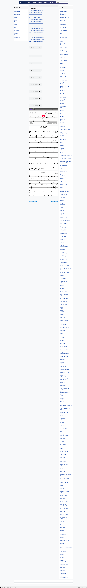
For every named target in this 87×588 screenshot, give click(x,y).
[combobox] (62, 2)
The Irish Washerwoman (64, 577)
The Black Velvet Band (63, 492)
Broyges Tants (62, 126)
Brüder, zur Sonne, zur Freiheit (65, 129)
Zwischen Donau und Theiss (64, 571)
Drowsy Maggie (62, 197)
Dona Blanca (62, 188)
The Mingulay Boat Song (64, 505)
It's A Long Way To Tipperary (64, 272)
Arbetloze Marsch (63, 71)
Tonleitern (16, 10)
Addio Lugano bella (63, 27)
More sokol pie (62, 382)
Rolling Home (62, 442)
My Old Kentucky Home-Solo (65, 392)
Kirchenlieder (16, 30)
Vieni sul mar (62, 536)
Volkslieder (16, 33)
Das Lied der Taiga (63, 172)
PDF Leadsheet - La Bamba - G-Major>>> (35, 21)
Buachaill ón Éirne (63, 132)
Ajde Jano (61, 33)
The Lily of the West (63, 504)
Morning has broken (63, 383)
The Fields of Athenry (63, 497)
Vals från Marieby (63, 528)
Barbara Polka (62, 94)
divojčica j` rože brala (63, 184)
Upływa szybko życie (63, 525)
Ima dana (61, 276)
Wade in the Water (63, 544)
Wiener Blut (62, 555)
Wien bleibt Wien (63, 557)
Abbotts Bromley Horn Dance (65, 26)
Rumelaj (61, 450)
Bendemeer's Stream (63, 103)
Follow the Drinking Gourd (64, 227)
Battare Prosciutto (63, 97)
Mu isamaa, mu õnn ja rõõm (64, 388)
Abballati (61, 21)
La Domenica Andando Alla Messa (65, 318)
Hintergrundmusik (47, 2)
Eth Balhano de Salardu (64, 221)
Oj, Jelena (61, 415)
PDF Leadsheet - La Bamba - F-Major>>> (35, 17)
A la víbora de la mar (63, 18)
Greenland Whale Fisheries (64, 240)
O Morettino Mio (63, 418)
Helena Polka (62, 252)
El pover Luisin (62, 216)
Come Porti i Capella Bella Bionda (65, 161)
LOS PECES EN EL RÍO (63, 346)
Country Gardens (63, 164)
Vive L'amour (62, 537)
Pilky (60, 424)
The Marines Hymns (63, 502)
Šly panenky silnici (63, 469)
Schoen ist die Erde (63, 454)
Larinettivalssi (62, 337)
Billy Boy (61, 107)
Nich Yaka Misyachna (63, 411)
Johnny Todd (62, 288)
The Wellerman (62, 515)
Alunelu (61, 44)
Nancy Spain (62, 401)
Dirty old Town (62, 182)
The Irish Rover (62, 498)
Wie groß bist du (62, 554)
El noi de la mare (62, 208)
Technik (53, 2)
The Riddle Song (62, 511)
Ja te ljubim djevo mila (63, 281)
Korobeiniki (62, 300)
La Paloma (61, 333)
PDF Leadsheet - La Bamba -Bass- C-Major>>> (36, 39)
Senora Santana (62, 460)
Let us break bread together (64, 353)
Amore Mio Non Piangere (64, 54)
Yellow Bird (62, 560)
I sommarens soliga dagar (64, 265)
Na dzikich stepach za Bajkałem (65, 396)
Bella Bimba (62, 100)
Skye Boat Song (62, 463)
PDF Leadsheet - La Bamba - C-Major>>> (35, 12)
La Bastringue (62, 311)
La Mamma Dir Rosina (63, 326)
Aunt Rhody (62, 79)
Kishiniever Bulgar (63, 297)
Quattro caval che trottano (64, 435)
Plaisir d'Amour (62, 425)
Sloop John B (62, 468)
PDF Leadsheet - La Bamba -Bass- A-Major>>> (36, 35)
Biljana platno (62, 110)
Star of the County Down (64, 482)
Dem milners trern (63, 175)
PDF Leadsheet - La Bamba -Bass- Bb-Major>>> (37, 37)
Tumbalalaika (62, 524)
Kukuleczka (62, 305)
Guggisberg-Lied (62, 245)
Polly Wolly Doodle (63, 432)
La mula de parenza (63, 331)
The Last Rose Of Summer (64, 501)
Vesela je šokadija (63, 533)
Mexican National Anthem (64, 372)
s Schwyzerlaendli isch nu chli (65, 452)
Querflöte (16, 23)
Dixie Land (61, 185)
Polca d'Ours (62, 431)
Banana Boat (62, 93)
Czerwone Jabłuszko (63, 165)
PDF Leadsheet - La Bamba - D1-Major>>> (36, 26)
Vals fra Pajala (62, 527)
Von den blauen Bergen (64, 538)
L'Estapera (61, 307)
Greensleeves (62, 242)
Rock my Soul (62, 445)
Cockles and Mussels (63, 159)
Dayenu (61, 174)
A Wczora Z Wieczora (63, 11)
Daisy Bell (61, 168)
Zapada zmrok (62, 566)
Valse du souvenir (63, 530)
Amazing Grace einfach (64, 47)
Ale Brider (61, 41)
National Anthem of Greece (64, 402)
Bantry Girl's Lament (63, 96)
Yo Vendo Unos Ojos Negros (64, 561)
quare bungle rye (63, 434)
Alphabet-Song (62, 43)
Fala (60, 226)
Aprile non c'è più (63, 61)
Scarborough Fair (63, 576)
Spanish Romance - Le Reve (64, 478)
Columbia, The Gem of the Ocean (65, 158)
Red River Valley (62, 438)
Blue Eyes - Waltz (62, 119)
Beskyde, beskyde (63, 106)
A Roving (61, 63)
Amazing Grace (62, 45)
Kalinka (61, 295)
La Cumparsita (62, 317)
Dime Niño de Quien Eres (64, 181)
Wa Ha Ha (61, 541)
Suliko (61, 479)
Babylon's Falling (62, 84)
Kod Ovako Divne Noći (63, 302)
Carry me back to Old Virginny (65, 162)
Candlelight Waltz (63, 139)
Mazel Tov (61, 354)
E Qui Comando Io (63, 210)
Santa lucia (61, 448)
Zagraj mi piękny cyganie (64, 564)
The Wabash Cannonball (64, 514)
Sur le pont (62, 481)
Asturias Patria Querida (64, 77)
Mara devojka (62, 362)
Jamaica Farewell (63, 282)
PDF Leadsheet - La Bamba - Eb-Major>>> (36, 15)
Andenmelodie (62, 57)
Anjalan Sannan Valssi (63, 60)
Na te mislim (62, 398)
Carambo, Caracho (63, 142)
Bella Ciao (61, 101)
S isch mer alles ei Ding (64, 451)
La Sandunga (62, 334)
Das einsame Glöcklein (64, 171)
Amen (61, 48)
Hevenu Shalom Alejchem (64, 253)
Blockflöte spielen (17, 14)
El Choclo (61, 207)
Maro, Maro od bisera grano (65, 369)
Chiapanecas (62, 148)
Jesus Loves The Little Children (65, 284)
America (61, 50)
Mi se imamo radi (63, 375)
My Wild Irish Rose (63, 394)
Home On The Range (63, 258)
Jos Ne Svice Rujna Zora (64, 289)
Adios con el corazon (63, 30)
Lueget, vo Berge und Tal (64, 349)
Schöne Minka (62, 457)
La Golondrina (62, 321)
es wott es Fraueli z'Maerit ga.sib (65, 220)
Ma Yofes (61, 360)
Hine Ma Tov (62, 255)
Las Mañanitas (62, 339)
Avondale (61, 83)
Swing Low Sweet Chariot (64, 486)
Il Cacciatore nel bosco (63, 266)
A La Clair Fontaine (63, 14)
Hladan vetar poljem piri (64, 256)
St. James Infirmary (63, 484)
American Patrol (62, 53)
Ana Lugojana (62, 56)
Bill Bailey (61, 109)
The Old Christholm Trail (64, 507)
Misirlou (61, 381)
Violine (15, 27)
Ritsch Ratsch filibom (63, 439)
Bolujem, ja (62, 123)
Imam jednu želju (63, 278)
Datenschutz (34, 2)
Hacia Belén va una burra (64, 246)
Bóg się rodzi (62, 120)
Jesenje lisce (62, 285)
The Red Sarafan (62, 510)
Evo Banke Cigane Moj (63, 223)
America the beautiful (63, 51)
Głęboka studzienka (63, 233)
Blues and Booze (62, 117)
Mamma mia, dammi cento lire (65, 356)
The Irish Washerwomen (64, 499)
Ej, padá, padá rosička (63, 203)
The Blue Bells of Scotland (64, 494)
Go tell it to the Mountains (64, 237)
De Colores (62, 178)
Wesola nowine (62, 553)
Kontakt (29, 2)
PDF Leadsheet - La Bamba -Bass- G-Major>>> (36, 32)
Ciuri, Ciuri (61, 152)
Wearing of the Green (63, 546)
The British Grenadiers (63, 495)
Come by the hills (63, 154)
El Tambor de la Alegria (64, 211)
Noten (25, 2)
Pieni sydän (62, 422)
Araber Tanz (62, 69)
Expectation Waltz (63, 224)
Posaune (15, 21)
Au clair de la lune (63, 76)
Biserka (61, 113)
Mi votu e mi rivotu (63, 379)
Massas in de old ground (64, 370)
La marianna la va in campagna (65, 327)
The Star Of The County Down (65, 512)
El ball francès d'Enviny (64, 206)
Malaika (61, 365)
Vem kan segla (62, 531)
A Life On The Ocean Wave (64, 17)
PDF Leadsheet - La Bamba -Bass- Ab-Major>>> (37, 34)
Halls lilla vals (62, 248)
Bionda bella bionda (63, 112)
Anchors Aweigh (62, 64)
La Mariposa (62, 328)
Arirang (61, 74)
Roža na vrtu (62, 447)
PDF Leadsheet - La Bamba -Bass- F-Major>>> (36, 30)
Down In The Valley (63, 193)
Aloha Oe (61, 574)
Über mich (40, 2)
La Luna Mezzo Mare (63, 324)
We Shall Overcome (63, 551)
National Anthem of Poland (64, 404)
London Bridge (62, 343)
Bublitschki (62, 130)
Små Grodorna (62, 471)
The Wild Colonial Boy (63, 517)
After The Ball (62, 31)
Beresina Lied (62, 104)
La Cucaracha (62, 315)
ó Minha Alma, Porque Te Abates (65, 416)
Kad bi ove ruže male (63, 291)
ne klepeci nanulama (63, 407)
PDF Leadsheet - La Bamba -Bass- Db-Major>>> (37, 41)
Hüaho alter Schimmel (63, 262)
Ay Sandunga (62, 82)
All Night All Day (62, 36)
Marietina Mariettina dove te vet (65, 373)
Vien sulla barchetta (63, 534)
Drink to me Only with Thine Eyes (65, 195)
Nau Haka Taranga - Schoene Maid (66, 405)
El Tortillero (62, 213)
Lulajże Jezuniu (62, 350)
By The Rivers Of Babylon (64, 133)
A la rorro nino (62, 15)
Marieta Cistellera (63, 366)
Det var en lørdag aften (64, 177)
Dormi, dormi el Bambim (64, 190)
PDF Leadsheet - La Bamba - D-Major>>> (35, 14)
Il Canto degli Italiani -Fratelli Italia (65, 268)
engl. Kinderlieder (17, 37)
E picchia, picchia (63, 200)
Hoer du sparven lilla (63, 259)
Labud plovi (62, 336)
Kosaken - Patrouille (63, 301)
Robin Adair (62, 441)
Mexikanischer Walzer (63, 376)
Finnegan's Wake (63, 229)
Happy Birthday (62, 249)
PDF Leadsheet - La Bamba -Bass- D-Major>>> (36, 43)
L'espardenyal (62, 340)
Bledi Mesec (62, 116)
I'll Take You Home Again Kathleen (65, 271)
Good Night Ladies (63, 236)
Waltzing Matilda (63, 543)
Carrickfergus (62, 141)
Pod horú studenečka (63, 428)
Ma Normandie (62, 359)
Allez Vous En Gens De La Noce (65, 37)
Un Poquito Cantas (63, 573)
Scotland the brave (63, 458)
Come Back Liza (62, 167)
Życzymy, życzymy (63, 570)
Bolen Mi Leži (62, 122)
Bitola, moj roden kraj (63, 114)
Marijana (61, 363)
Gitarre (15, 17)
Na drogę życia (62, 395)
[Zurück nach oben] (85, 586)
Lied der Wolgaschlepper (64, 357)
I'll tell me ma (62, 275)
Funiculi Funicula (62, 232)
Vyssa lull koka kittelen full (64, 540)
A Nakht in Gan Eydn (63, 20)
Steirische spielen (17, 13)
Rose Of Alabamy (63, 444)
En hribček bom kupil (63, 217)
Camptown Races (63, 138)
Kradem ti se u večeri (63, 304)
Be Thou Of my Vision (63, 99)
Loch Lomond (62, 341)
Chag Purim (62, 146)
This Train (61, 518)
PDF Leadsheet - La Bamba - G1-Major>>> (36, 23)
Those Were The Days (63, 520)
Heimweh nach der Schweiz (64, 250)
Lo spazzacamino (63, 344)
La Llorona (61, 323)
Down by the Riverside (63, 194)
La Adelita (61, 308)
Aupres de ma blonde (63, 80)
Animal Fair (62, 58)
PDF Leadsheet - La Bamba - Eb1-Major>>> (36, 24)
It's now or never (63, 274)
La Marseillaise (62, 330)
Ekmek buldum (62, 204)
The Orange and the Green (64, 508)
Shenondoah (62, 467)
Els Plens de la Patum (63, 214)
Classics (15, 28)
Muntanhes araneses (63, 386)
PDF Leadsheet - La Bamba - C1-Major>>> (36, 28)
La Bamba (61, 310)
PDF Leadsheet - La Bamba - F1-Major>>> (36, 19)
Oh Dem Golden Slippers (64, 412)
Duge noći (61, 198)
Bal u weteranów (63, 90)
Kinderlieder (16, 34)
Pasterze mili (62, 421)
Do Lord (61, 187)
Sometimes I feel (62, 476)
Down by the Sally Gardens (64, 191)
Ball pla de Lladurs (63, 91)
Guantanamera (62, 243)
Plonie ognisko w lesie (63, 426)
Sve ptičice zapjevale (63, 485)
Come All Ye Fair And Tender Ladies (66, 155)
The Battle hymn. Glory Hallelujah (65, 489)
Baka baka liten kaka (63, 88)
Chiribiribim (62, 149)
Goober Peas (62, 234)
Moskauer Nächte (63, 385)
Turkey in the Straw (63, 523)
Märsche (15, 39)
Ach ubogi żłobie (62, 23)
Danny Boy (61, 169)
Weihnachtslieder (17, 31)
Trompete (16, 26)
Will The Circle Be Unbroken (64, 550)
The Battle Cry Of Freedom (64, 491)
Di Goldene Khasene (63, 180)
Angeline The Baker (63, 67)
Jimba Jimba (62, 287)
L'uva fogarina (62, 352)
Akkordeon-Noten (17, 11)
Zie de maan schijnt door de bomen (66, 568)
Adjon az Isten (62, 28)
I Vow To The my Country (64, 279)
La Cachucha (62, 314)
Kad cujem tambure (63, 292)
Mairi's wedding (62, 368)
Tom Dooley (62, 521)
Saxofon (15, 24)
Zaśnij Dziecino (62, 567)
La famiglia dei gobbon (64, 320)
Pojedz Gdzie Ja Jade (63, 429)
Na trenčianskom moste (64, 399)
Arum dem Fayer (62, 73)
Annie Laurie (62, 70)
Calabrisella (62, 136)
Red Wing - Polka (63, 437)
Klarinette (16, 18)
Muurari (61, 389)
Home (21, 2)
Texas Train (62, 488)
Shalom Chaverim (63, 461)
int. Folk (15, 36)
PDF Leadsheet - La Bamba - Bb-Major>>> (36, 10)
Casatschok (62, 145)
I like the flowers (62, 263)
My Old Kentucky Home (64, 391)
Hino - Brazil (62, 563)
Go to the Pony (62, 239)
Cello (15, 15)
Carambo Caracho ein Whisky (65, 143)
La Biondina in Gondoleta (64, 313)
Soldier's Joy (62, 472)
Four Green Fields (63, 230)
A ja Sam (61, 13)
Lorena (61, 347)
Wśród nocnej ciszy (63, 558)
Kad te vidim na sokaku (64, 294)
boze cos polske (62, 125)
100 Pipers (61, 10)
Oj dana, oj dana (62, 413)
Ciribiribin (61, 156)
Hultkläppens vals (63, 261)
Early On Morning (63, 201)
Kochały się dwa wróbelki (64, 298)
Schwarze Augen (62, 455)
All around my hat (63, 66)
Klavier (15, 20)
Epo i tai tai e (62, 219)
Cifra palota (62, 151)
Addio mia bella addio (63, 24)
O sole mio (61, 419)
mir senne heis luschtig (64, 378)
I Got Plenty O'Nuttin (63, 269)
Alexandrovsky (62, 34)
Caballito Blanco (62, 135)
